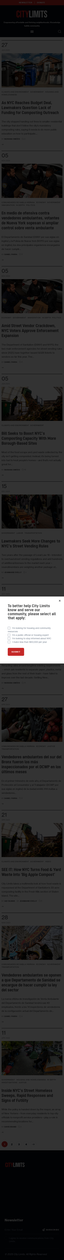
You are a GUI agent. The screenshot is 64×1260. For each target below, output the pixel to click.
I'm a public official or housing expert (30, 635)
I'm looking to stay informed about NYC (31, 638)
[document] (32, 630)
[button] (60, 601)
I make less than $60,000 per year (29, 642)
